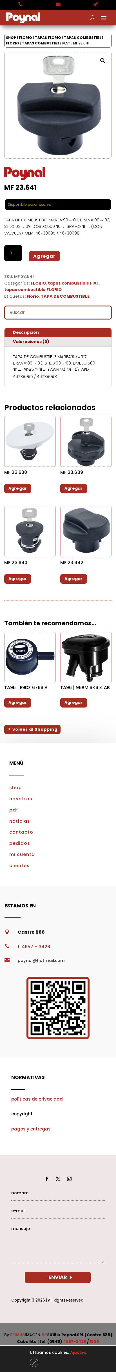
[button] (103, 61)
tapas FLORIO (48, 37)
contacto (21, 832)
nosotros (20, 799)
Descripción (26, 332)
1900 (94, 1341)
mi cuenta (22, 854)
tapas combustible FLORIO (33, 289)
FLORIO (25, 37)
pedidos (19, 843)
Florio (33, 296)
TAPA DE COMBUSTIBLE (65, 296)
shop (15, 787)
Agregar (44, 256)
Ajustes (78, 1352)
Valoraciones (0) (31, 341)
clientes (19, 865)
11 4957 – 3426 (34, 946)
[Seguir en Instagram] (69, 1178)
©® (44, 1335)
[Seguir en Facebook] (46, 1178)
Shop (11, 37)
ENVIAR (57, 1277)
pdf (13, 810)
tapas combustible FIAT (46, 43)
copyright (22, 1114)
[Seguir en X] (58, 1178)
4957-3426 (74, 1341)
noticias (19, 821)
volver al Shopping (34, 729)
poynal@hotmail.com (41, 960)
